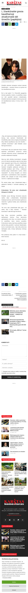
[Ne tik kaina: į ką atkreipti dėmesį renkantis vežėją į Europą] (21, 467)
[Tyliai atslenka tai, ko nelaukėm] (5, 453)
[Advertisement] (14, 43)
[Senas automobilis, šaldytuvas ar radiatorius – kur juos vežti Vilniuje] (7, 467)
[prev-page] (2, 337)
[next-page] (5, 337)
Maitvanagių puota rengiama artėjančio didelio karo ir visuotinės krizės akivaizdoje (17, 437)
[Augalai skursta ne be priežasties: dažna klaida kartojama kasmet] (21, 482)
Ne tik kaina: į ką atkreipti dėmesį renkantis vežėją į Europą (20, 473)
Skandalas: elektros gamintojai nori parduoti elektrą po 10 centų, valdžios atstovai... (18, 422)
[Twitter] (14, 520)
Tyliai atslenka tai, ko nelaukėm (17, 451)
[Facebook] (2, 24)
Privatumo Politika (7, 577)
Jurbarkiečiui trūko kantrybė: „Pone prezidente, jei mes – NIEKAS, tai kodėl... (17, 429)
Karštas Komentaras (6, 22)
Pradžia (3, 7)
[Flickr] (22, 520)
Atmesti (14, 590)
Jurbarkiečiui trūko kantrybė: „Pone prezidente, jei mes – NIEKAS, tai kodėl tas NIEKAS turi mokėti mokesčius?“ (17, 539)
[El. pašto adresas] (13, 24)
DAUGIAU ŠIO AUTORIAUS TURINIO (10, 307)
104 (26, 22)
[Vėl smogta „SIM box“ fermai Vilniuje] (5, 331)
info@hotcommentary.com (14, 515)
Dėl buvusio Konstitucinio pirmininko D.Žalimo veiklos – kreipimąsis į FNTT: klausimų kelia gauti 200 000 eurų (18, 323)
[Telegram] (16, 24)
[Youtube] (9, 520)
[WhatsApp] (9, 24)
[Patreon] (18, 520)
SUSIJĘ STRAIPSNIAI (7, 305)
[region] (14, 575)
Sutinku (14, 582)
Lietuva (7, 7)
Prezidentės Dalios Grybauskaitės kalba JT (7, 294)
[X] (6, 24)
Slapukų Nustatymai (14, 586)
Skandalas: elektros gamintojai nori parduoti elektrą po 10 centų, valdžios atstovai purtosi (18, 531)
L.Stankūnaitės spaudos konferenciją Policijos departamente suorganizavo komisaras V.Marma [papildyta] (20, 296)
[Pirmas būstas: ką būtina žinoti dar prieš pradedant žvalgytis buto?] (7, 482)
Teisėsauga (13, 7)
